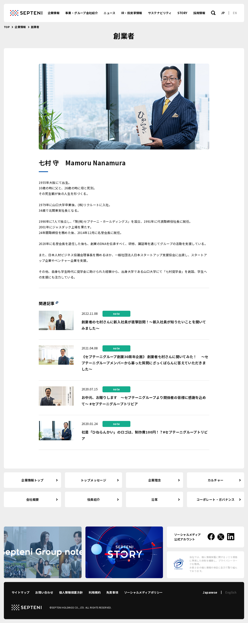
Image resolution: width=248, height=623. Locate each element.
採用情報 (199, 13)
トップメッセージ (93, 480)
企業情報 (54, 13)
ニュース (109, 13)
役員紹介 (93, 499)
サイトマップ (20, 592)
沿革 (154, 499)
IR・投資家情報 (131, 13)
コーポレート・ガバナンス (215, 499)
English (230, 592)
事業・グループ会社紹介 (81, 13)
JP (223, 13)
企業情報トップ (32, 480)
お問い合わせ (44, 592)
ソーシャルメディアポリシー (143, 592)
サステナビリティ (160, 13)
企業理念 (154, 480)
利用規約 (95, 592)
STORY (182, 13)
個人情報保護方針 (71, 592)
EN (235, 13)
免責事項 (112, 592)
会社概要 (32, 499)
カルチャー (216, 480)
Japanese (210, 592)
